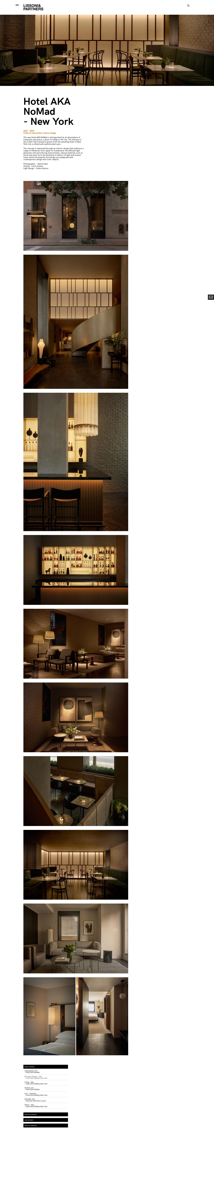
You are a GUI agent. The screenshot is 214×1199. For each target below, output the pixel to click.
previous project (31, 1114)
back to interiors (31, 1125)
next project (29, 1120)
